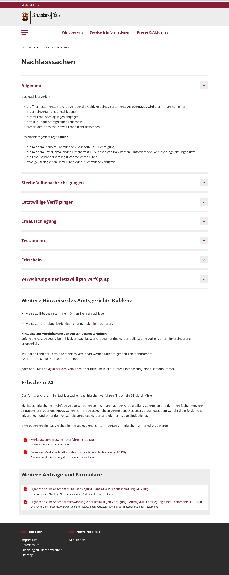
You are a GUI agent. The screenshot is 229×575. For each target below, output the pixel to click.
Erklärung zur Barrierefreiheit (41, 550)
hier (88, 313)
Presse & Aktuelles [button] (152, 32)
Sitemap (27, 555)
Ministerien (77, 540)
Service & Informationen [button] (110, 32)
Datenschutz (30, 545)
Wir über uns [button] (72, 32)
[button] (24, 32)
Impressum (29, 540)
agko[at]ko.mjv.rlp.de (63, 369)
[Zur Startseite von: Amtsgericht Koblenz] (40, 17)
